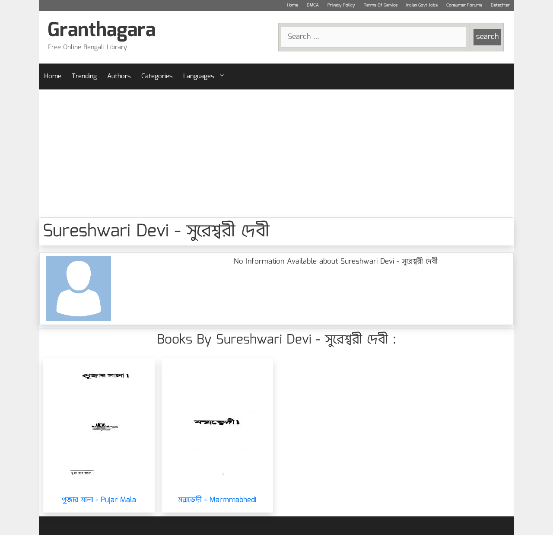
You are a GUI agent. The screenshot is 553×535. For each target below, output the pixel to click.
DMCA (313, 5)
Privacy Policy (341, 5)
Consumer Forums (464, 5)
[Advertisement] (276, 153)
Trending (84, 76)
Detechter (500, 5)
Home (292, 5)
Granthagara (102, 31)
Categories (157, 76)
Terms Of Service (380, 5)
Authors (119, 76)
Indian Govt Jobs (422, 5)
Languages (198, 76)
